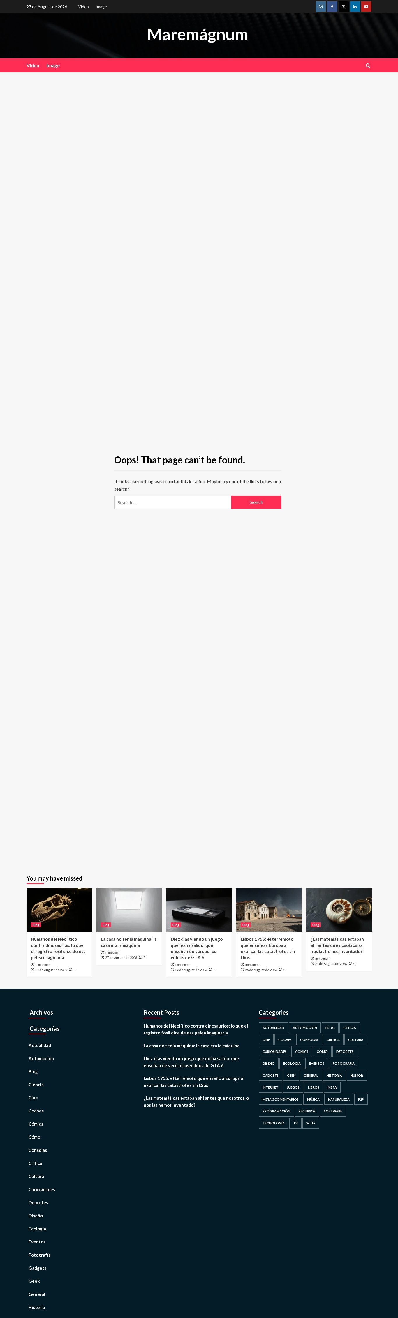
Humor (357, 1075)
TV (295, 1123)
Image (101, 6)
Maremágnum (197, 34)
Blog (36, 925)
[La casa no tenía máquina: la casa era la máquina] (129, 910)
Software (333, 1111)
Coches (36, 1110)
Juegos (293, 1087)
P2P (361, 1099)
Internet (270, 1087)
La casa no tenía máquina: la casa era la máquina (191, 1045)
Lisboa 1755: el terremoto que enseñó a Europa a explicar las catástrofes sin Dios (193, 1082)
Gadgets (37, 1268)
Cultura (36, 1176)
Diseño (36, 1215)
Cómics (36, 1123)
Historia (37, 1307)
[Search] (368, 66)
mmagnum (43, 964)
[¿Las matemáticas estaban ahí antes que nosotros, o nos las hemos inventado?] (339, 910)
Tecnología (274, 1123)
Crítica (35, 1163)
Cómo (34, 1137)
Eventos (37, 1241)
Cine (33, 1097)
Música (313, 1099)
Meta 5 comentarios (281, 1099)
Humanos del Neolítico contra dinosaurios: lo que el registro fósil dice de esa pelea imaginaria (196, 1029)
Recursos (307, 1111)
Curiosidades (42, 1189)
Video (83, 6)
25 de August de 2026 (331, 964)
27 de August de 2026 (51, 970)
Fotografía (40, 1254)
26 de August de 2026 (261, 970)
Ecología (37, 1228)
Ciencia (36, 1084)
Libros (313, 1087)
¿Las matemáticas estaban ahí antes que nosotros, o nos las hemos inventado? (337, 945)
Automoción (41, 1058)
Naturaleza (339, 1099)
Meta (332, 1087)
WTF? (311, 1123)
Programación (276, 1111)
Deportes (38, 1202)
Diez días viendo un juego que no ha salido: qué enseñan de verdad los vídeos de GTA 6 (191, 1062)
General (37, 1294)
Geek (34, 1281)
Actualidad (40, 1045)
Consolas (38, 1150)
